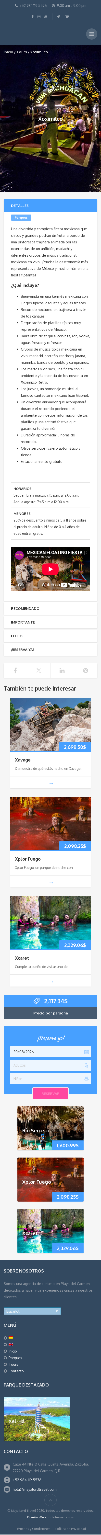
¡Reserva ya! (22, 649)
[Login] (59, 16)
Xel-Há (17, 1421)
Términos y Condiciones (32, 1529)
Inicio (8, 52)
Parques (21, 217)
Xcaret (22, 958)
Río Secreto (35, 1130)
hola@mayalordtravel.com (35, 1489)
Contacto (16, 1371)
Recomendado (25, 608)
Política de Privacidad (70, 1529)
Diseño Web (36, 1517)
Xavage (23, 759)
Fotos (17, 636)
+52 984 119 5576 (27, 1480)
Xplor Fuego (28, 859)
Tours (21, 52)
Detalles (20, 205)
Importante (23, 622)
